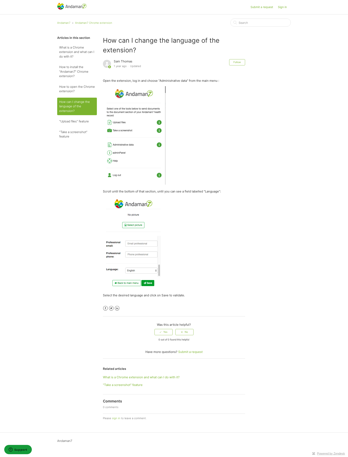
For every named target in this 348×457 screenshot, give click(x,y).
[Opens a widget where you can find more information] (18, 450)
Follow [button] (237, 62)
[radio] (163, 332)
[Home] (71, 9)
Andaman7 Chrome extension (93, 22)
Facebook (105, 308)
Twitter (111, 308)
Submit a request (262, 7)
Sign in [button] (282, 7)
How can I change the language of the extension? (74, 106)
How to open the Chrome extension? (77, 89)
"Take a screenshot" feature (73, 134)
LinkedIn (117, 308)
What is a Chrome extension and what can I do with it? (76, 51)
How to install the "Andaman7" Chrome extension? (73, 71)
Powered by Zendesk (331, 453)
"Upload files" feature (74, 121)
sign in (116, 418)
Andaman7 (63, 22)
